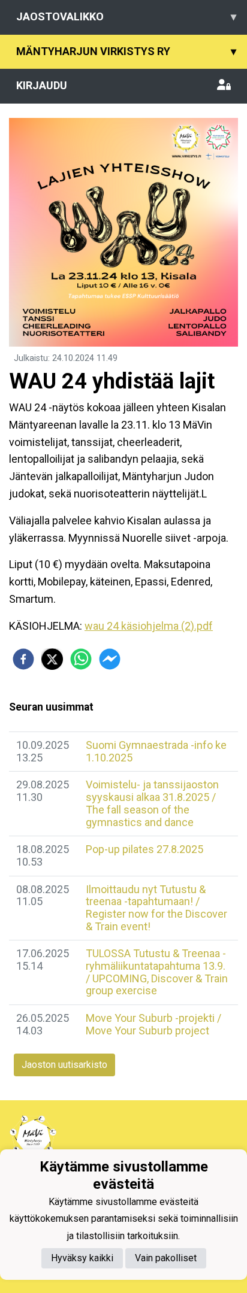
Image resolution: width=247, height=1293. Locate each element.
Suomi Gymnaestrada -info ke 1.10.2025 (156, 751)
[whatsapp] (81, 659)
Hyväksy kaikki (82, 1258)
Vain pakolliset (166, 1258)
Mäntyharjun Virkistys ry (126, 51)
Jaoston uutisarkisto (64, 1064)
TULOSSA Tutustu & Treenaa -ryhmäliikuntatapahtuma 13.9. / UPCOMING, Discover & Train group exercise (157, 972)
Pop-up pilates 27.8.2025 (144, 849)
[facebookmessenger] (110, 659)
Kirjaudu (41, 85)
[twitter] (52, 659)
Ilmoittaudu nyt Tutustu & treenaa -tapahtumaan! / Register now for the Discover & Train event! (156, 908)
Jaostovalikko (126, 16)
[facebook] (23, 659)
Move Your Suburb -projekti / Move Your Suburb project (153, 1024)
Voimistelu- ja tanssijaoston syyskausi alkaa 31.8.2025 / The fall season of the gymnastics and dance (152, 803)
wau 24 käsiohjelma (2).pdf (149, 626)
